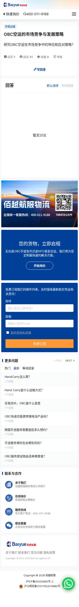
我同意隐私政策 (21, 333)
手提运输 (10, 26)
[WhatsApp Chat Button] (68, 583)
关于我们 (11, 552)
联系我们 (24, 552)
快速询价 (12, 14)
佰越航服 (50, 575)
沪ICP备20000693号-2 (39, 581)
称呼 (8, 301)
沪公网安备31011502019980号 (42, 586)
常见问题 (37, 552)
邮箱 (8, 316)
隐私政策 (49, 552)
